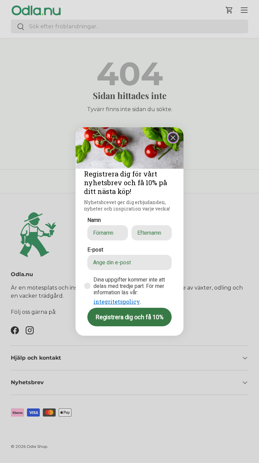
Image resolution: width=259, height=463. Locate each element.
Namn (94, 220)
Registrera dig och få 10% (130, 317)
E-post (95, 249)
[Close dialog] (173, 138)
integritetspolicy (116, 301)
